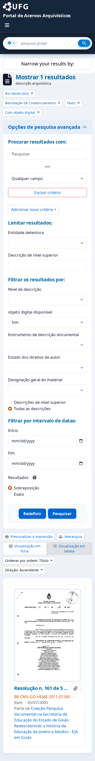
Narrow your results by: (47, 63)
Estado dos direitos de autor (34, 357)
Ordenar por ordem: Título (27, 560)
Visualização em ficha (26, 548)
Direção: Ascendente (22, 570)
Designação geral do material (35, 379)
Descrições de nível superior (40, 402)
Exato (19, 494)
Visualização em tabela (71, 548)
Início (13, 430)
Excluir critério (47, 192)
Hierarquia (73, 536)
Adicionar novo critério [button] (32, 209)
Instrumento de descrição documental (43, 334)
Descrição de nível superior (33, 255)
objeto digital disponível (30, 312)
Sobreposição (26, 488)
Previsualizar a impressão (31, 536)
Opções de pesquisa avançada (44, 127)
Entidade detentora (26, 232)
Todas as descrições (32, 408)
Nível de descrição (24, 289)
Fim (11, 453)
